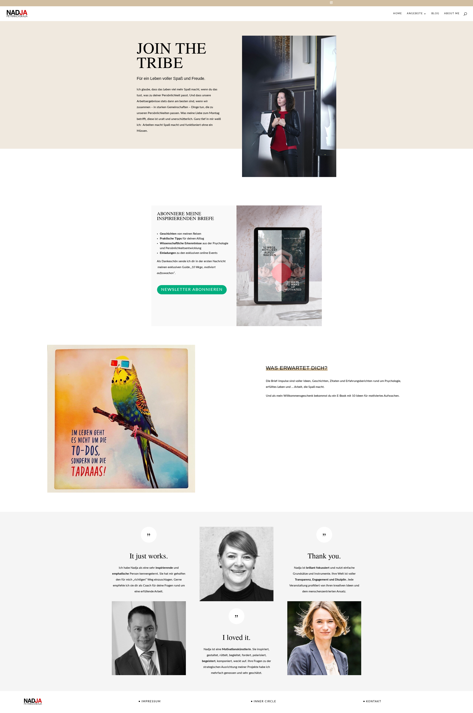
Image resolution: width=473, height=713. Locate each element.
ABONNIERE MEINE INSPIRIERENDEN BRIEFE (185, 216)
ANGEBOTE (415, 13)
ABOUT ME (452, 13)
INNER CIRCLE (265, 701)
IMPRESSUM (151, 701)
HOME (397, 13)
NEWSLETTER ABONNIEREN (192, 289)
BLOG (435, 13)
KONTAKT (373, 701)
